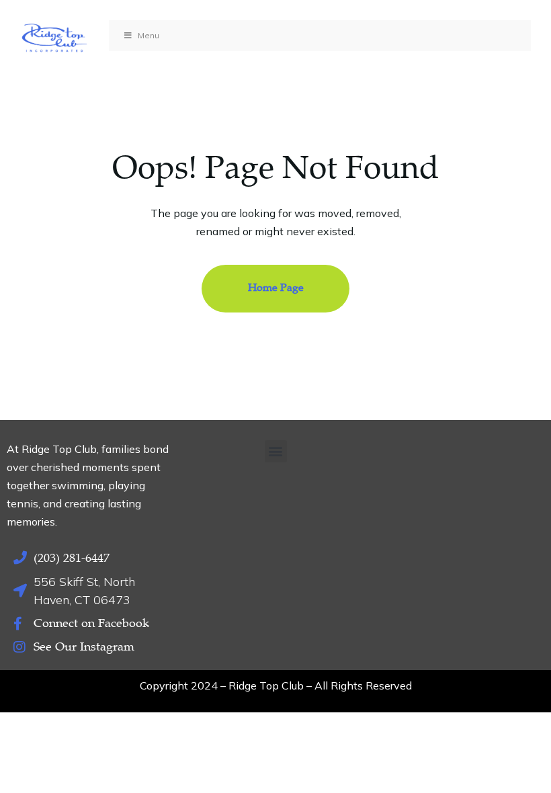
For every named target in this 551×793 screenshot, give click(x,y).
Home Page (276, 287)
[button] (276, 451)
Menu (148, 35)
